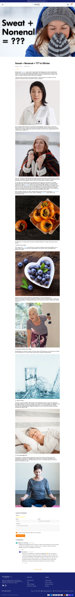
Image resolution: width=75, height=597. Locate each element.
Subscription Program (31, 586)
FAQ (28, 582)
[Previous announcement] (2, 1)
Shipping (47, 586)
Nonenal (23, 72)
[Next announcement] (72, 1)
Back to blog (38, 569)
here (20, 301)
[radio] (17, 517)
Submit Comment (20, 535)
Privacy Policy (48, 580)
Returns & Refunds (49, 584)
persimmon (55, 191)
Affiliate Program (30, 584)
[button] (2, 4)
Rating (17, 515)
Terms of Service (48, 582)
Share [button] (17, 69)
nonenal (27, 185)
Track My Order (30, 580)
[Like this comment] (19, 549)
